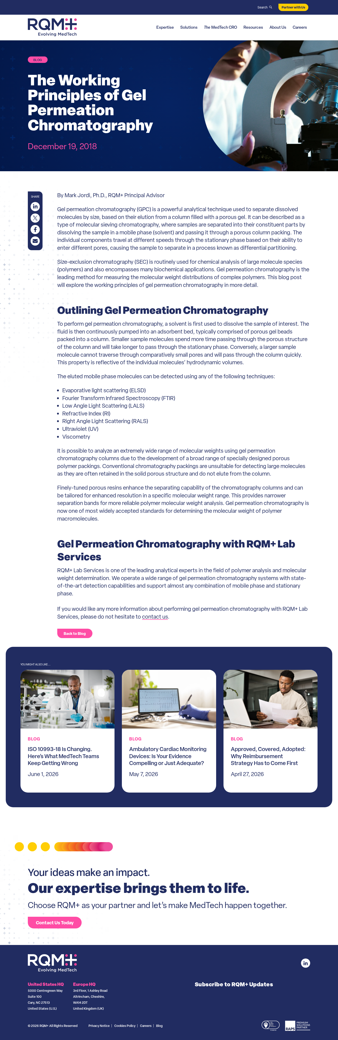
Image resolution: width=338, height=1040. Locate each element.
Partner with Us (293, 7)
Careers (300, 27)
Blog (159, 1025)
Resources (253, 27)
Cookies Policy (124, 1025)
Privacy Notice (99, 1025)
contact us (155, 616)
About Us (277, 27)
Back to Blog (75, 633)
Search (263, 7)
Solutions (189, 27)
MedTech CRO (220, 27)
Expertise (165, 27)
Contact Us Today (55, 922)
